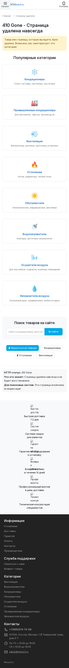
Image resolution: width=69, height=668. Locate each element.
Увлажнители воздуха (16, 616)
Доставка (10, 531)
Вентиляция (45, 355)
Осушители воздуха (15, 601)
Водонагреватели (14, 586)
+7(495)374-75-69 (20, 629)
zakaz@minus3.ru (18, 651)
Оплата (8, 540)
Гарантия (9, 536)
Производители (13, 550)
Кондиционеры (52, 347)
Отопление (25, 355)
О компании (10, 526)
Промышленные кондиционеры (22, 611)
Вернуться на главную (23, 347)
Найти (54, 331)
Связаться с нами (14, 563)
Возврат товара (13, 568)
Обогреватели (12, 596)
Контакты (9, 545)
